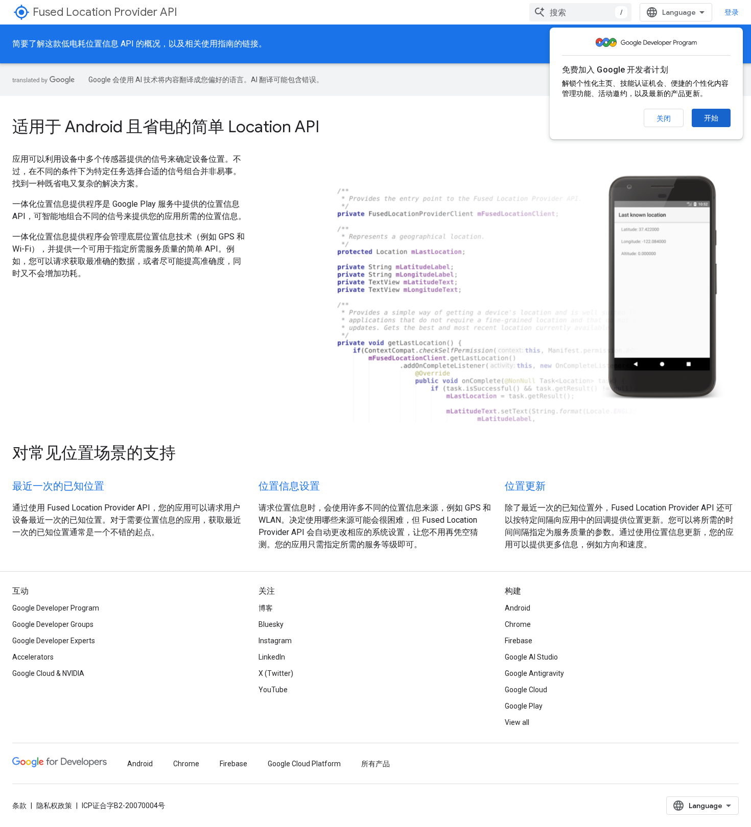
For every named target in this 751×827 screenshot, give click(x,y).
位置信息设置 (289, 486)
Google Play (524, 706)
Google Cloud (526, 690)
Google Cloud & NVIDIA (48, 673)
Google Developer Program (55, 608)
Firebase (518, 641)
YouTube (273, 690)
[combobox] (580, 12)
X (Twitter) (276, 673)
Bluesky (271, 624)
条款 (19, 805)
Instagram (275, 641)
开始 (711, 118)
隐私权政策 (54, 805)
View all (517, 722)
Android (517, 608)
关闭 (663, 118)
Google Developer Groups (52, 624)
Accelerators (33, 657)
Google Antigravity (534, 673)
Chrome (518, 624)
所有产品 (375, 764)
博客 (266, 608)
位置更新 (525, 486)
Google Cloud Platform (304, 764)
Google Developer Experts (53, 641)
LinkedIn (272, 657)
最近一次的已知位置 (58, 486)
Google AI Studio (531, 657)
